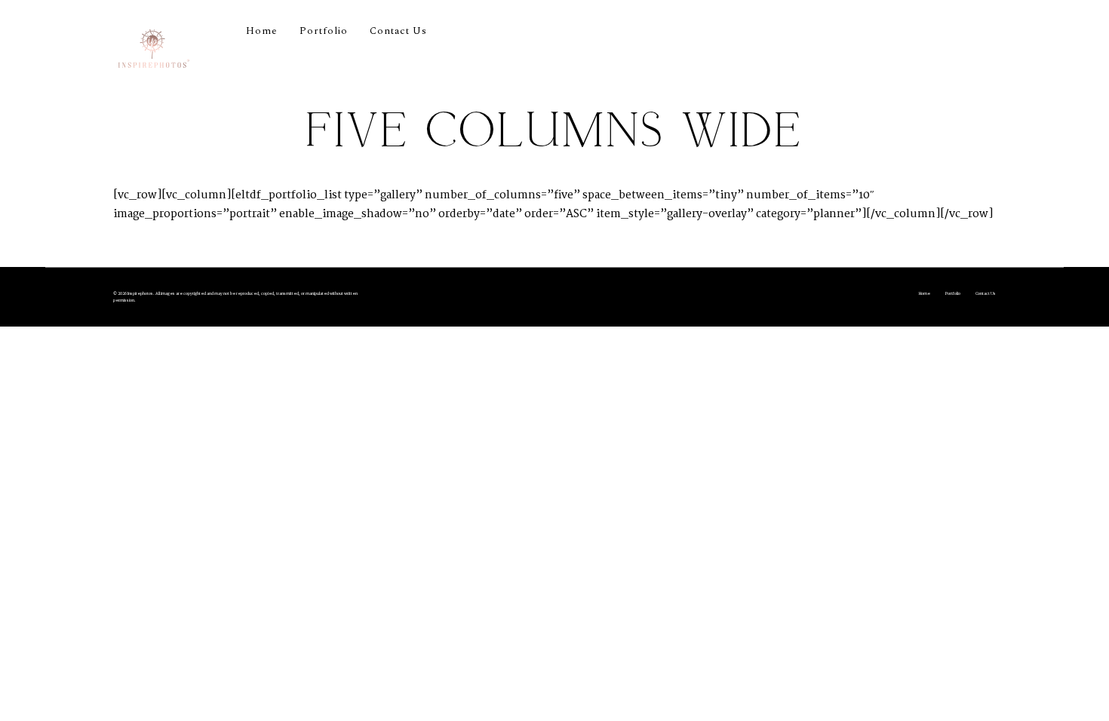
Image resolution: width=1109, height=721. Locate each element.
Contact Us (398, 30)
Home (262, 30)
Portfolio (324, 30)
